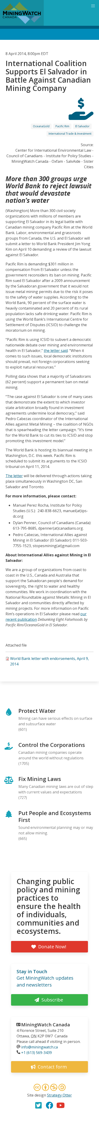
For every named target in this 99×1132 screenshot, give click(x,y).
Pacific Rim (62, 126)
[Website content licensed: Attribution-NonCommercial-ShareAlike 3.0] (49, 1088)
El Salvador (82, 126)
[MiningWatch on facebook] (49, 1105)
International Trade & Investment (70, 134)
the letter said (56, 350)
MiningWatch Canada (45, 1025)
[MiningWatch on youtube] (60, 1105)
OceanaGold (41, 126)
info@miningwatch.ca (39, 1047)
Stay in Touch (32, 971)
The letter (14, 475)
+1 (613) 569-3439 (36, 1052)
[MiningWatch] (22, 13)
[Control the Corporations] (81, 115)
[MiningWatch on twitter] (38, 1105)
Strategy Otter (59, 1095)
